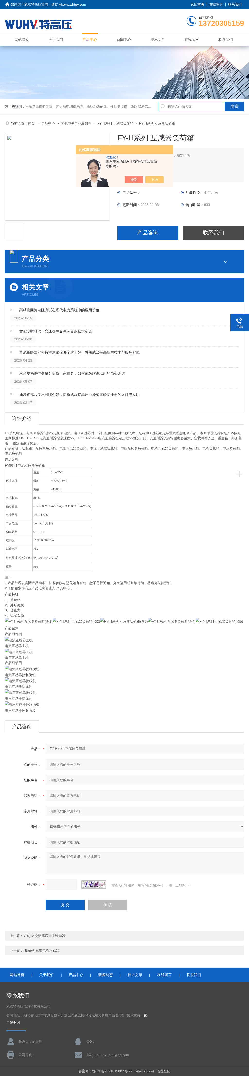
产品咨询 (148, 233)
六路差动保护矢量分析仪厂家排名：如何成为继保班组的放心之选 (72, 373)
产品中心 (89, 39)
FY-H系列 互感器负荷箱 (115, 123)
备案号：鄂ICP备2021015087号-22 (106, 1071)
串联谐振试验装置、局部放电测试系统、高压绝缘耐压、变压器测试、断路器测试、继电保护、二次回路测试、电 (110, 106)
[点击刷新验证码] (93, 884)
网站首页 (22, 39)
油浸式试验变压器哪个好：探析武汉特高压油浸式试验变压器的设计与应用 (79, 394)
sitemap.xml (144, 1071)
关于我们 (56, 39)
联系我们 (235, 4)
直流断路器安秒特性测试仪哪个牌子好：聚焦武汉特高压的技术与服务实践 (79, 352)
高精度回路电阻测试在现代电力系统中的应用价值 (59, 310)
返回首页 (197, 4)
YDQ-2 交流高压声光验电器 (44, 936)
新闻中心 (123, 39)
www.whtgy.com (74, 4)
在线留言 (216, 4)
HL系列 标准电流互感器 (41, 950)
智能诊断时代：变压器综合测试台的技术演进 (55, 331)
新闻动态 (105, 975)
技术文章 (158, 39)
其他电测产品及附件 (76, 123)
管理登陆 (163, 1071)
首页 (32, 123)
